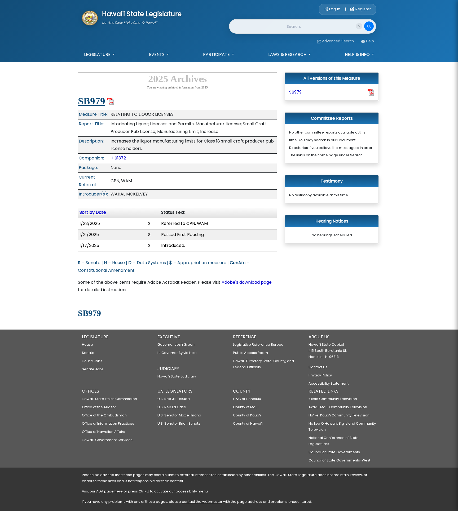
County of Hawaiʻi (248, 423)
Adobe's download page (247, 282)
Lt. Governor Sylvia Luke (177, 352)
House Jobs (92, 361)
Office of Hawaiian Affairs (103, 431)
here (118, 491)
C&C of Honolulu (247, 399)
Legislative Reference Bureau (258, 344)
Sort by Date (93, 212)
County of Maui (245, 407)
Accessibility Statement (329, 383)
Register (362, 9)
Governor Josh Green (176, 344)
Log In (334, 9)
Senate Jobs (93, 369)
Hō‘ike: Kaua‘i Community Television (339, 415)
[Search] (369, 26)
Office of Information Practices (108, 423)
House (87, 344)
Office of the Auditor (99, 407)
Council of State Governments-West (339, 460)
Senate (88, 352)
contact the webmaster (202, 501)
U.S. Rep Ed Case (171, 407)
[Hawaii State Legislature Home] (90, 17)
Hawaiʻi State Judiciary (176, 376)
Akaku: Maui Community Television (338, 407)
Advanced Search (338, 41)
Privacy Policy (320, 375)
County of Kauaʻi (247, 415)
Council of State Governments (334, 452)
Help (370, 41)
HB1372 (119, 158)
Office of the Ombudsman (104, 415)
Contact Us (318, 367)
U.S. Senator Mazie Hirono (179, 415)
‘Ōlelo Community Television (333, 399)
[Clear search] (359, 26)
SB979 (91, 101)
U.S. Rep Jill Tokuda (173, 399)
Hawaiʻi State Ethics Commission (109, 399)
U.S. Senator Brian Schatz (178, 423)
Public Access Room (250, 352)
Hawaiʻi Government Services (107, 440)
